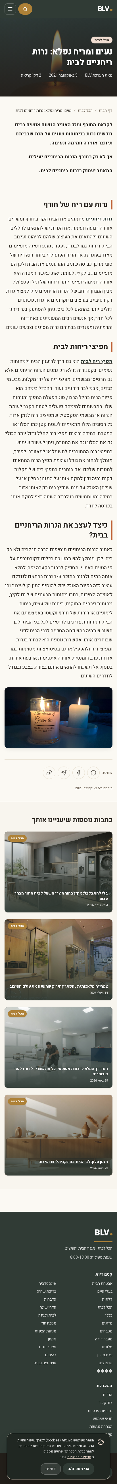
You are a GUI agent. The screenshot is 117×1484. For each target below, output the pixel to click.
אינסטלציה (47, 1283)
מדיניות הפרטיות (79, 1457)
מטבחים (106, 1331)
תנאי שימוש (102, 1419)
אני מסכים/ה (78, 1469)
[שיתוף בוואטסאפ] (93, 773)
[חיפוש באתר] (25, 9)
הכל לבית (102, 40)
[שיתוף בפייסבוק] (78, 773)
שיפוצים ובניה (45, 1363)
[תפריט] (10, 9)
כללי (108, 1315)
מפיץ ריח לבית (96, 361)
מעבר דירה (103, 1339)
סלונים (107, 1347)
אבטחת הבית (102, 1283)
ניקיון (52, 1339)
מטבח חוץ (48, 1323)
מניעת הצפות (45, 1331)
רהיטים (50, 1355)
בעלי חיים (104, 1291)
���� (104, 1371)
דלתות (107, 1299)
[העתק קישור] (49, 773)
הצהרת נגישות (100, 1427)
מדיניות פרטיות (100, 1411)
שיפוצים (105, 1363)
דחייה (50, 1469)
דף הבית (105, 111)
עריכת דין (104, 1355)
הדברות (50, 1299)
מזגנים (107, 1323)
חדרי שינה (48, 1307)
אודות (107, 1395)
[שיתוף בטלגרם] (64, 773)
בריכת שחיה (46, 1291)
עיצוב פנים (47, 1347)
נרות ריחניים (99, 219)
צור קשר (105, 1403)
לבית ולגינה (47, 1315)
